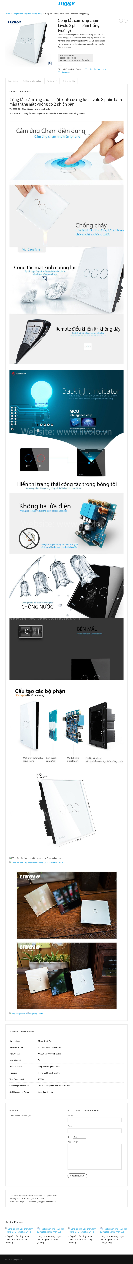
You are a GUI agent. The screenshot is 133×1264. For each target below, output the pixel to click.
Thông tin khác (69, 81)
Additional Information (32, 81)
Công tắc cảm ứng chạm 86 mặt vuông (27, 14)
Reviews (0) (52, 81)
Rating (70, 1137)
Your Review (73, 1142)
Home (7, 14)
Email (70, 1126)
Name (70, 1115)
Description (13, 81)
